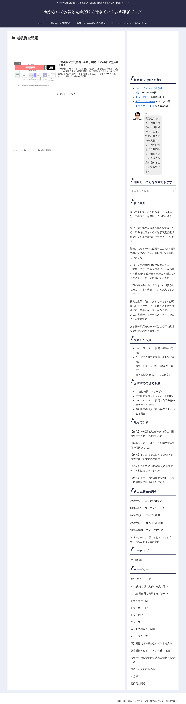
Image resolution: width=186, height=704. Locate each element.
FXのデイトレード (141, 579)
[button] (173, 191)
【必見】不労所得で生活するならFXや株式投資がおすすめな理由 (152, 456)
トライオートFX (144, 105)
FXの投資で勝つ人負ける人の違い (149, 586)
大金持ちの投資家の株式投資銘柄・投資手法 (153, 659)
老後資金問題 (138, 683)
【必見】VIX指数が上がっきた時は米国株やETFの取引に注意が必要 (152, 433)
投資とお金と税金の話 (143, 669)
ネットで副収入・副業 (143, 629)
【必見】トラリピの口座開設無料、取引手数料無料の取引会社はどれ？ (153, 480)
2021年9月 (136, 560)
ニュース (135, 622)
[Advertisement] (66, 49)
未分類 (134, 676)
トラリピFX (141, 97)
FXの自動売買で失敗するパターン (149, 593)
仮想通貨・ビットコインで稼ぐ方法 (150, 650)
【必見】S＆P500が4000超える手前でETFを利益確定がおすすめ (152, 468)
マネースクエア (139, 636)
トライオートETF (145, 101)
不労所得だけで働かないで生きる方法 (151, 643)
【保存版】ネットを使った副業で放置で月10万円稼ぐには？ (153, 445)
